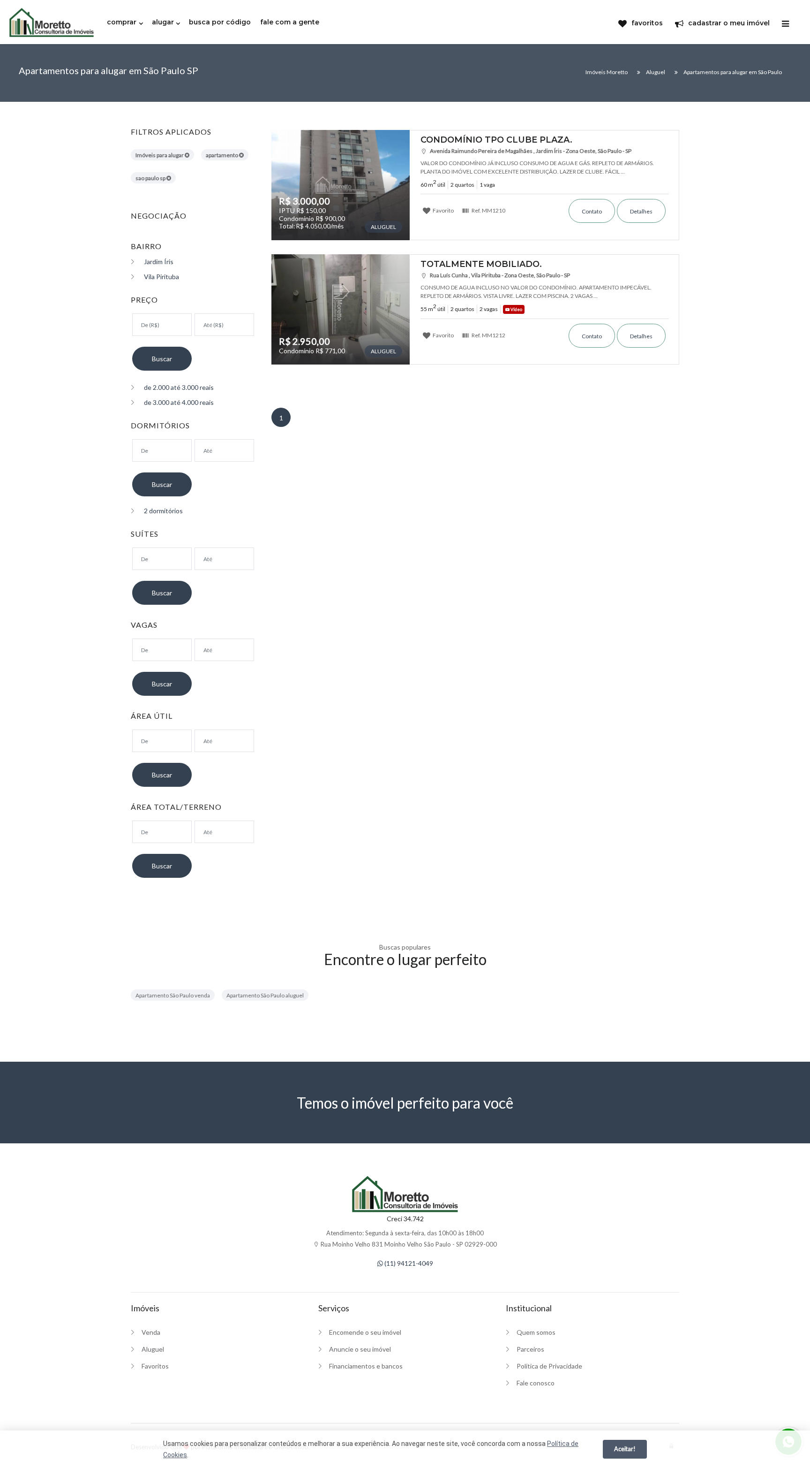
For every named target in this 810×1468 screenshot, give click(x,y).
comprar (121, 22)
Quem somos (536, 1332)
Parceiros (530, 1349)
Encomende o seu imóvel (365, 1332)
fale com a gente (289, 22)
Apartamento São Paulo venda (172, 995)
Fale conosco (536, 1383)
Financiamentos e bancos (366, 1366)
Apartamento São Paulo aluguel (265, 995)
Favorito (443, 210)
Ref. (488, 210)
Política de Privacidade (549, 1366)
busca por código (220, 22)
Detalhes (641, 211)
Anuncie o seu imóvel (360, 1349)
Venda (151, 1332)
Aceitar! (625, 1449)
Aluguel (153, 1349)
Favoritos (155, 1366)
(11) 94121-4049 (408, 1263)
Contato (592, 211)
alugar (163, 22)
